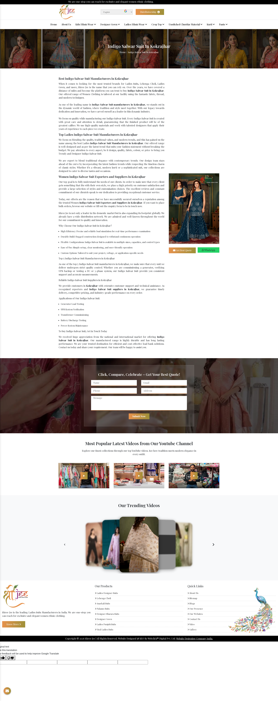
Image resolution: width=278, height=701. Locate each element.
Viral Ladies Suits (104, 629)
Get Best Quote (183, 250)
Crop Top (156, 24)
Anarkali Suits (103, 603)
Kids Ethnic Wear (84, 24)
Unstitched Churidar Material (184, 24)
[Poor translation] (10, 657)
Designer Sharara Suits (107, 613)
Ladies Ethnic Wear (134, 24)
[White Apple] (84, 475)
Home (53, 24)
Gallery (193, 629)
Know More (13, 624)
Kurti (210, 24)
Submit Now (139, 416)
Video (192, 624)
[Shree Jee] (67, 11)
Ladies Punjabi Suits (106, 624)
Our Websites (196, 613)
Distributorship (148, 11)
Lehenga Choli (103, 598)
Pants (222, 24)
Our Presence (196, 608)
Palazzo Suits (103, 608)
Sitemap (193, 598)
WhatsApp (209, 250)
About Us (66, 24)
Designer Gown (109, 24)
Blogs (192, 603)
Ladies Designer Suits (107, 593)
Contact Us (194, 619)
